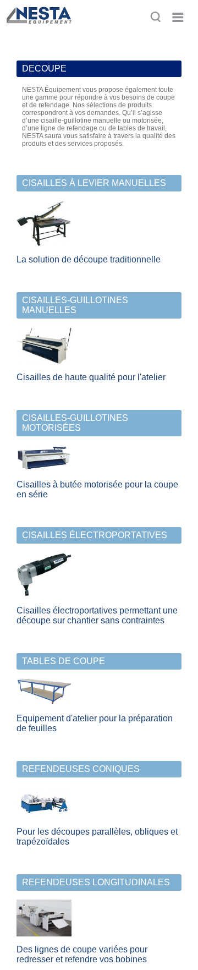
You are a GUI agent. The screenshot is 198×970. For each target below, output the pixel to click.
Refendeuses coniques (81, 769)
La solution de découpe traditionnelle (88, 259)
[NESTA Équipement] (38, 28)
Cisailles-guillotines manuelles (75, 305)
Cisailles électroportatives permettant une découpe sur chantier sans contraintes (97, 615)
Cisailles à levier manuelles (94, 183)
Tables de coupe (63, 661)
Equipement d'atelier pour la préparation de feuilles (94, 723)
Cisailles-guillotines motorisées (75, 422)
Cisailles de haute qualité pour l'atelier (91, 377)
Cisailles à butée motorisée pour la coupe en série (97, 489)
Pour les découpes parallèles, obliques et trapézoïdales (97, 836)
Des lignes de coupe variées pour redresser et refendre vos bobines (81, 954)
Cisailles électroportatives (94, 535)
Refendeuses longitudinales (96, 882)
